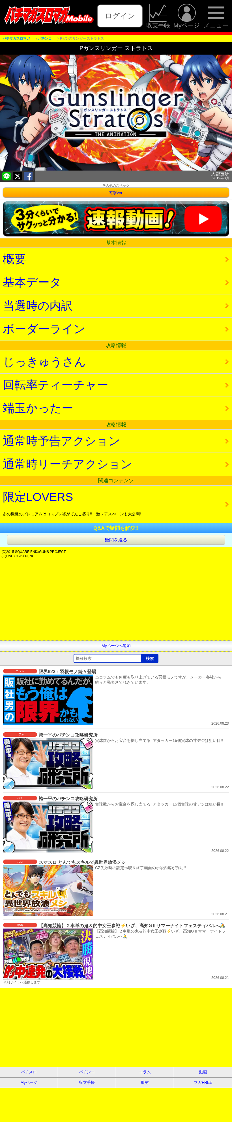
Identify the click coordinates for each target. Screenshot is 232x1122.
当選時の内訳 (38, 305)
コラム (145, 1072)
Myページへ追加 (116, 645)
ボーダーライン (44, 328)
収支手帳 (158, 25)
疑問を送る (116, 539)
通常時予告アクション (61, 440)
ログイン (120, 16)
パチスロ (29, 1072)
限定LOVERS (72, 503)
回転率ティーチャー (55, 384)
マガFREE (203, 1082)
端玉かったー (38, 408)
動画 (203, 1072)
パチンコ (87, 1072)
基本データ (32, 282)
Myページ (186, 25)
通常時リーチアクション (67, 464)
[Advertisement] (116, 600)
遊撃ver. (116, 192)
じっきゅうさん (44, 361)
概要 (14, 259)
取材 (145, 1082)
